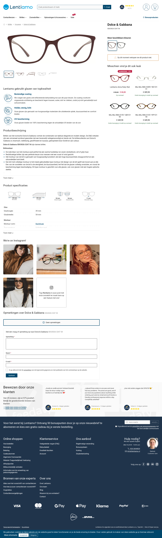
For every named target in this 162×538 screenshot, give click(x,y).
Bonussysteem (81, 447)
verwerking (27, 370)
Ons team (43, 486)
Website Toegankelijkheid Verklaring (16, 460)
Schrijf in (154, 422)
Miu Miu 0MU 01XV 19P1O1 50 (146, 116)
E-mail (8, 361)
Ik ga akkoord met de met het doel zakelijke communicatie (138, 427)
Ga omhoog (25, 527)
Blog (41, 490)
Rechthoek (40, 224)
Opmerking (10, 337)
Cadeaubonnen (9, 453)
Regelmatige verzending (85, 444)
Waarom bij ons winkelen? (49, 493)
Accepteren (23, 535)
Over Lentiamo (45, 483)
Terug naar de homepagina (11, 527)
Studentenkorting (82, 453)
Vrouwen (18, 24)
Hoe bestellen (8, 444)
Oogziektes (7, 490)
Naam (8, 353)
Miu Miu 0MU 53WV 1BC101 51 (146, 88)
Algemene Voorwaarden (12, 457)
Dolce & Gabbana (29, 24)
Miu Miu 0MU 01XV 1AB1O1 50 (120, 116)
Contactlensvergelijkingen (13, 493)
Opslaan (11, 375)
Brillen (10, 24)
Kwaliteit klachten (46, 450)
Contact (43, 496)
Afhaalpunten (8, 463)
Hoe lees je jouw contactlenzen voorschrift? (19, 486)
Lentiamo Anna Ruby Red (120, 87)
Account (43, 453)
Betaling (6, 450)
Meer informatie (10, 535)
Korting (78, 450)
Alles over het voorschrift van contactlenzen (19, 483)
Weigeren (33, 535)
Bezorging (7, 447)
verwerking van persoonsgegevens (144, 426)
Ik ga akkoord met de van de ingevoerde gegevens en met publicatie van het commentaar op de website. (48, 370)
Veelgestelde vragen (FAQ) (49, 444)
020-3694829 (135, 449)
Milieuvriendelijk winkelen (12, 467)
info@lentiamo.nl (133, 451)
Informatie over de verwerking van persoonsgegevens (16, 471)
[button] (9, 74)
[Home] (4, 24)
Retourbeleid (44, 447)
